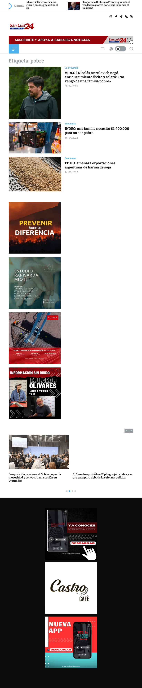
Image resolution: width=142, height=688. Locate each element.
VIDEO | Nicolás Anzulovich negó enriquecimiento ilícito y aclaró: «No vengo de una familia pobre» (94, 77)
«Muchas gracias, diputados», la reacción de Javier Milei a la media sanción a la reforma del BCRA (101, 477)
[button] (127, 431)
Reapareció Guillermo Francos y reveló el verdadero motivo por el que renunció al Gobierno (76, 5)
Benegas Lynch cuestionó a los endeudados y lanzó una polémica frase (38, 476)
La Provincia (71, 68)
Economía (70, 123)
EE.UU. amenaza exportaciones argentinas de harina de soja (90, 165)
